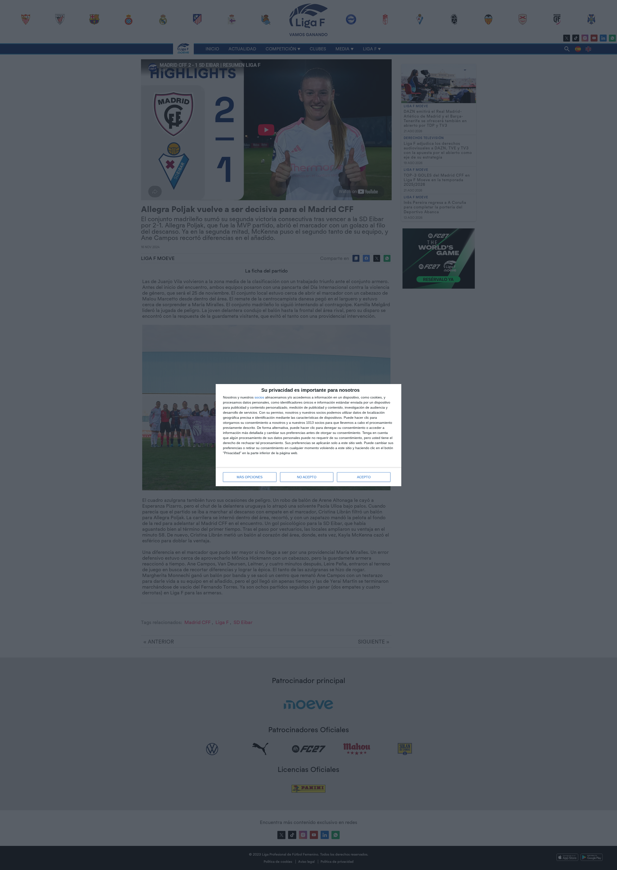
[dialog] (308, 435)
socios (259, 397)
